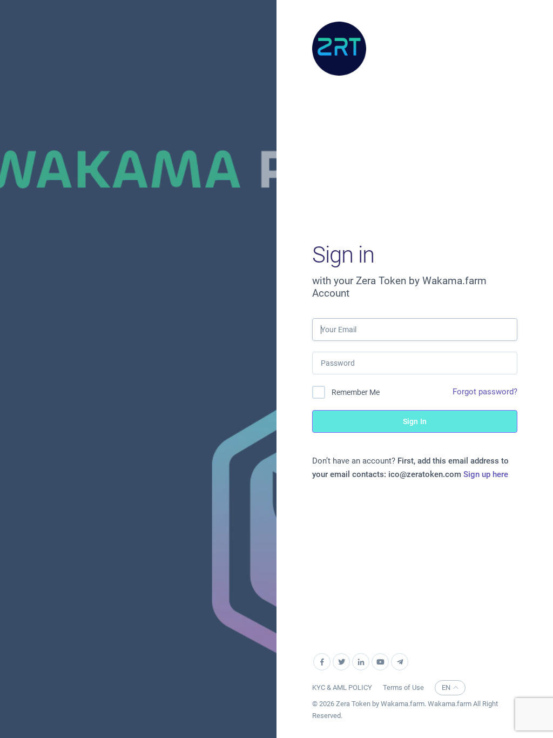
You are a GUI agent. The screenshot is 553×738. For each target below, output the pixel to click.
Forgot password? (485, 392)
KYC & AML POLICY (342, 687)
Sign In (415, 421)
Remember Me (356, 392)
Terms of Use (403, 687)
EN (446, 687)
